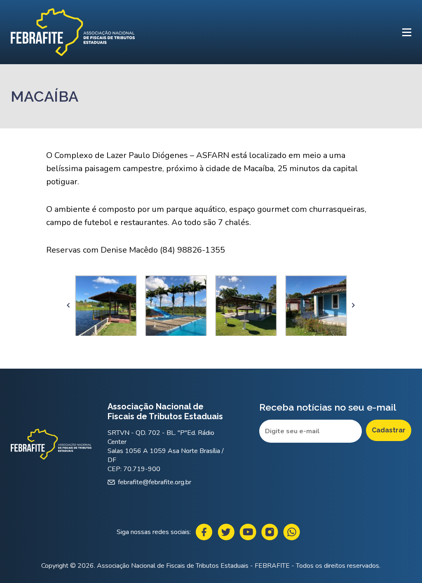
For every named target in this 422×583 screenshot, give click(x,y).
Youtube (247, 532)
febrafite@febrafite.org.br (154, 482)
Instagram (269, 532)
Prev (68, 306)
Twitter (226, 532)
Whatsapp (291, 532)
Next (353, 306)
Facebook (204, 532)
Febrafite (73, 32)
